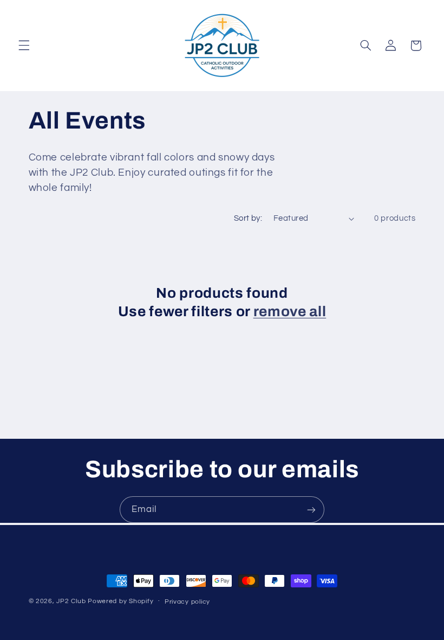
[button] (23, 45)
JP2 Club (71, 601)
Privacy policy (187, 602)
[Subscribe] (311, 509)
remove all (290, 311)
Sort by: (248, 218)
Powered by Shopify (120, 601)
